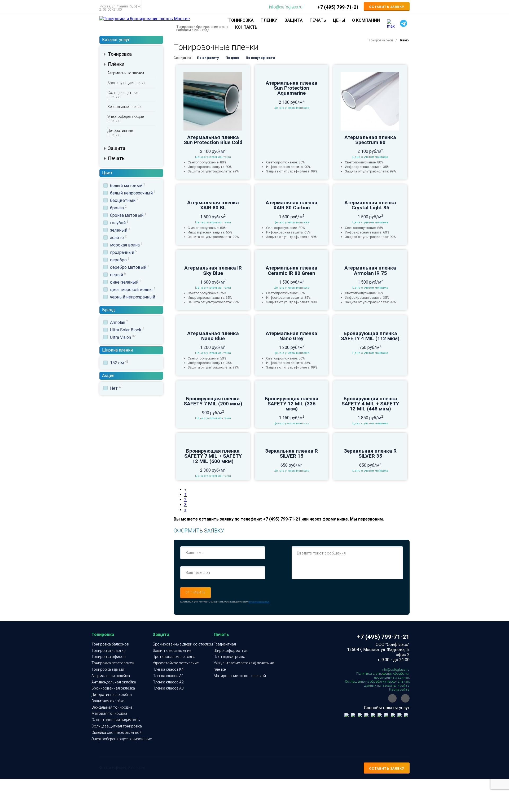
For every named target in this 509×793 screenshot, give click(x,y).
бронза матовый (128, 215)
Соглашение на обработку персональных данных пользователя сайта (377, 683)
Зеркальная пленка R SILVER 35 (370, 453)
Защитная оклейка (107, 701)
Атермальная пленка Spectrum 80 (370, 140)
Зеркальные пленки (124, 107)
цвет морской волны (133, 289)
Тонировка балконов (110, 644)
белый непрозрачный (133, 193)
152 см (119, 362)
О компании (366, 20)
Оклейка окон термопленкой (116, 732)
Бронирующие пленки (126, 83)
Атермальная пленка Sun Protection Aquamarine (291, 88)
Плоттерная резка (229, 657)
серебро (120, 259)
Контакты (246, 27)
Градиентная (225, 644)
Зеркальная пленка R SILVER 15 (291, 453)
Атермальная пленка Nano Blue (213, 336)
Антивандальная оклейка (113, 682)
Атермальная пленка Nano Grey (291, 336)
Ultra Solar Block (127, 329)
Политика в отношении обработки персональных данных (383, 675)
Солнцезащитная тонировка (116, 726)
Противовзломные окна (174, 657)
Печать (116, 158)
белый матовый (127, 185)
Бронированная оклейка (113, 688)
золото (118, 237)
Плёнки (116, 64)
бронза (118, 207)
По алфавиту (208, 58)
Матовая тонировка (109, 713)
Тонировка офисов (108, 657)
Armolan (119, 322)
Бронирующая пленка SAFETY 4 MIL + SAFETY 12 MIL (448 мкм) (370, 403)
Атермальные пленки (125, 73)
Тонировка (120, 54)
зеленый (120, 230)
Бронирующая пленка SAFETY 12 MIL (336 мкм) (291, 403)
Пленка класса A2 (168, 682)
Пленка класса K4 (168, 669)
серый (118, 274)
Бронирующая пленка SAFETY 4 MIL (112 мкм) (370, 336)
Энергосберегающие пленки (125, 118)
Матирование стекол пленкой (240, 676)
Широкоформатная (231, 650)
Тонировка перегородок (112, 663)
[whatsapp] (392, 698)
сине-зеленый (125, 282)
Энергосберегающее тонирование (121, 739)
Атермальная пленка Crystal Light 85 (370, 205)
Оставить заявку (386, 7)
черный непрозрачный (134, 297)
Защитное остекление (172, 650)
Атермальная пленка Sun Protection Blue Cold (213, 140)
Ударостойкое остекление (176, 663)
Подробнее (213, 106)
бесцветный (124, 200)
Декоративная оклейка (111, 694)
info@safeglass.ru (285, 7)
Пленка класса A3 (168, 688)
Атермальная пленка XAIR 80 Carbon (291, 205)
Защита (116, 148)
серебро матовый (129, 267)
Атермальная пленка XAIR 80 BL (213, 205)
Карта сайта (399, 689)
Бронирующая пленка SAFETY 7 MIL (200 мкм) (213, 401)
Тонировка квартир (108, 650)
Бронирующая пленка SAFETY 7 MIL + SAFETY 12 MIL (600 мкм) (213, 456)
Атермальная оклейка (110, 676)
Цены (339, 20)
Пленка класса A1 (168, 676)
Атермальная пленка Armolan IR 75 (370, 270)
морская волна (126, 245)
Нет (116, 388)
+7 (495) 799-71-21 (338, 7)
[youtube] (405, 698)
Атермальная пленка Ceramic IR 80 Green (291, 270)
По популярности (260, 58)
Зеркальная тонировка (111, 707)
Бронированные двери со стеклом (183, 644)
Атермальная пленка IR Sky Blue (213, 270)
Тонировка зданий (107, 669)
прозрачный (123, 252)
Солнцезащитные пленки (122, 94)
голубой (119, 222)
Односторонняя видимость (115, 720)
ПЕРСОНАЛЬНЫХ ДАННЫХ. (259, 602)
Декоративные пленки (120, 132)
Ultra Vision (123, 337)
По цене (232, 58)
